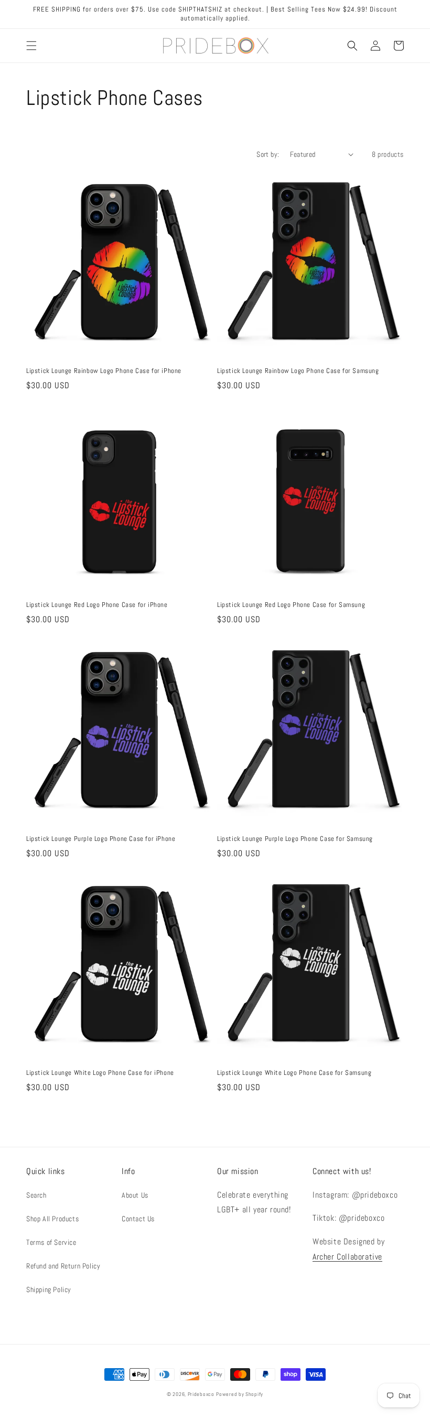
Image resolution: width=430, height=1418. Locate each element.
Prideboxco (201, 1394)
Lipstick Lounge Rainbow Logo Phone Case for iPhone (103, 371)
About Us (135, 1195)
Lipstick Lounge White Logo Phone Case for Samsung (294, 1073)
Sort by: (267, 154)
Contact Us (138, 1218)
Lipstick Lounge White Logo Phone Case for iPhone (100, 1073)
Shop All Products (52, 1218)
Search (36, 1195)
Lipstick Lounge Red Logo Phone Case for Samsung (291, 605)
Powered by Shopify (239, 1394)
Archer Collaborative (347, 1256)
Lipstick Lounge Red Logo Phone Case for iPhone (97, 605)
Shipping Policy (48, 1289)
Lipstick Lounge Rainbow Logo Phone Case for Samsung (298, 371)
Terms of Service (51, 1242)
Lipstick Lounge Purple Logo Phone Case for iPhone (100, 839)
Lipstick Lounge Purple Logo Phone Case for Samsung (295, 839)
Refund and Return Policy (63, 1266)
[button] (31, 45)
